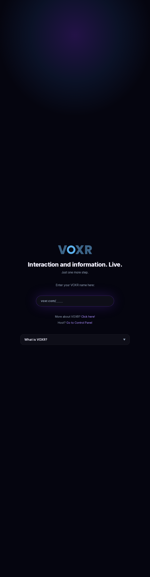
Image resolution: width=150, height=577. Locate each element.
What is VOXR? (75, 339)
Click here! (88, 316)
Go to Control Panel (79, 322)
